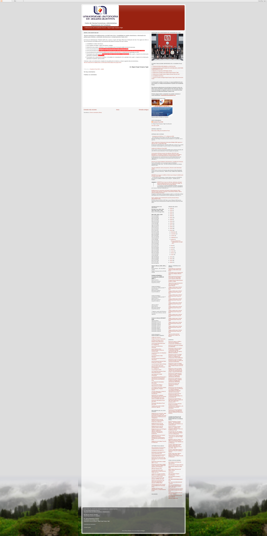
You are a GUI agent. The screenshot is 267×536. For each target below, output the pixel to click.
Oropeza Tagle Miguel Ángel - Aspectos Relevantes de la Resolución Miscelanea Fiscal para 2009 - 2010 (175, 446)
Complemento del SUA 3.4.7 (158, 450)
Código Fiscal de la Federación (158, 338)
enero (172, 254)
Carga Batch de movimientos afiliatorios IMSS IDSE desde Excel (174, 269)
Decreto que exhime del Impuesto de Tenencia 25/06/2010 (173, 384)
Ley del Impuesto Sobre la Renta (159, 364)
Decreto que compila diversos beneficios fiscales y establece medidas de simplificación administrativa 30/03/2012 (175, 380)
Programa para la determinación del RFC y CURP (175, 281)
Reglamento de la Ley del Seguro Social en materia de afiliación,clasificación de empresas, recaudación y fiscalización (159, 431)
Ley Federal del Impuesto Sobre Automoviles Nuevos (159, 372)
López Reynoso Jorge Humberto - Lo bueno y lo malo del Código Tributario (175, 436)
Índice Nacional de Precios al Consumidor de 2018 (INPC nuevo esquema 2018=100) (174, 277)
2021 (171, 217)
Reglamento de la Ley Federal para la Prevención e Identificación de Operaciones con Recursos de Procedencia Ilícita (158, 437)
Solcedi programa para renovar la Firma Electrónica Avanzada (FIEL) (158, 485)
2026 (171, 208)
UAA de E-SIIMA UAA (173, 498)
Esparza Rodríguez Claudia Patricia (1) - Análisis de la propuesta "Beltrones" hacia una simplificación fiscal (175, 428)
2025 (171, 210)
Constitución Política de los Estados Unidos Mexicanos (157, 341)
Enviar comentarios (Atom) (96, 112)
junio (172, 247)
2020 (171, 219)
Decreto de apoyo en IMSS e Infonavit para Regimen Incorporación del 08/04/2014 (174, 342)
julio (172, 245)
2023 (171, 213)
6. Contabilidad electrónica (157, 75)
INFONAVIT (171, 472)
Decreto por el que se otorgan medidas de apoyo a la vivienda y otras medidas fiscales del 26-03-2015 (175, 365)
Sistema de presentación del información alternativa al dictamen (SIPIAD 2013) (158, 481)
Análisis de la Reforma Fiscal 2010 (159, 148)
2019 (171, 221)
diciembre (173, 232)
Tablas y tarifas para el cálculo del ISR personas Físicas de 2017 (175, 307)
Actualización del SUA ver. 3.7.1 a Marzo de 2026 (163, 136)
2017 (171, 224)
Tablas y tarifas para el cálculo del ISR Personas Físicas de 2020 (175, 319)
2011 (171, 260)
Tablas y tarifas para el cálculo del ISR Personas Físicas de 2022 (175, 327)
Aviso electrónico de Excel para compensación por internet (158, 448)
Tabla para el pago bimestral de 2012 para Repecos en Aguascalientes (175, 284)
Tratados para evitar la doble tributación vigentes (158, 406)
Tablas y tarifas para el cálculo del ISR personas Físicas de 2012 (175, 292)
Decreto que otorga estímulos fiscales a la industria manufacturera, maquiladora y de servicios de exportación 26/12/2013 (175, 406)
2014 (171, 230)
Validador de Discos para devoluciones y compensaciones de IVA (159, 489)
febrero (173, 252)
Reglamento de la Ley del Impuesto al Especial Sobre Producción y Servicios (158, 420)
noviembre (173, 233)
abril (172, 249)
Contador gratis (87, 527)
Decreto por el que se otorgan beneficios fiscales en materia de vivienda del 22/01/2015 (175, 360)
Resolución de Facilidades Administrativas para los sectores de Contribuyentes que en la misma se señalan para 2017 (159, 397)
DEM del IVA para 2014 (157, 468)
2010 (171, 262)
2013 (171, 256)
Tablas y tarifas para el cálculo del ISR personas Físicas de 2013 (175, 296)
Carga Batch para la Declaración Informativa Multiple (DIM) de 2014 (175, 273)
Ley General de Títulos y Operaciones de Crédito (157, 385)
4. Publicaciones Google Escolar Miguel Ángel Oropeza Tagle (165, 72)
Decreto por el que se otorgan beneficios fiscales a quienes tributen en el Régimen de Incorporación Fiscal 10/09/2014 (175, 356)
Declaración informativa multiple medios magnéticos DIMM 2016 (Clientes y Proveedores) (159, 465)
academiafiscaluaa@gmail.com (168, 95)
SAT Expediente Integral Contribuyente (173, 474)
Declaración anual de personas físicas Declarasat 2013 (158, 453)
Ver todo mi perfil (155, 125)
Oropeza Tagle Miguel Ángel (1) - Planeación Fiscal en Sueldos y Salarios (175, 450)
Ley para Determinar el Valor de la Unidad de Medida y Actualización (159, 392)
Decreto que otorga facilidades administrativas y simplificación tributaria (167, 161)
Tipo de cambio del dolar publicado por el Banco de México (174, 335)
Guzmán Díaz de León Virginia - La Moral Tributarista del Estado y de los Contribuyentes (175, 432)
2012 (171, 258)
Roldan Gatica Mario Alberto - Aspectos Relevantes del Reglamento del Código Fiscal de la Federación (175, 455)
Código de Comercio (156, 337)
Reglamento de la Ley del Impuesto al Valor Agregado (158, 424)
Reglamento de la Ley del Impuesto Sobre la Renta (157, 427)
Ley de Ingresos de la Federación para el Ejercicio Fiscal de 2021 (158, 350)
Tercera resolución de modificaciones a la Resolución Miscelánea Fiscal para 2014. (102, 62)
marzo (172, 250)
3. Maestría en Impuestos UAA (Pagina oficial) (162, 70)
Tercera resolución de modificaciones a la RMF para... (177, 242)
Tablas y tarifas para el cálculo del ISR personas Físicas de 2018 (175, 311)
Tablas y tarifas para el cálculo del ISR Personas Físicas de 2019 (175, 315)
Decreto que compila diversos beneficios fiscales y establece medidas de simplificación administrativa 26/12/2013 (175, 375)
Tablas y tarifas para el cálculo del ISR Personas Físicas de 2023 (175, 331)
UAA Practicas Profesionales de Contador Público (175, 493)
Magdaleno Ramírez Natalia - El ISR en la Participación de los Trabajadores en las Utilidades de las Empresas (175, 441)
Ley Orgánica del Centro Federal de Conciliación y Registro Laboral (159, 388)
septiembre (173, 237)
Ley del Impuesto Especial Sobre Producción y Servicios (159, 362)
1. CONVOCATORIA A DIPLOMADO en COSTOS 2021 (164, 66)
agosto (172, 239)
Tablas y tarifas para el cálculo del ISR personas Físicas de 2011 (175, 288)
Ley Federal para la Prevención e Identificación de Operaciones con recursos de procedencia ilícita (159, 378)
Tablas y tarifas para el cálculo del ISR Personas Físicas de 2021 (175, 323)
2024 (171, 212)
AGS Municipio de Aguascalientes (175, 464)
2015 (171, 228)
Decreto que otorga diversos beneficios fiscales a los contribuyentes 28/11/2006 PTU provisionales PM (175, 395)
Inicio (117, 109)
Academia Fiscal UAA (158, 122)
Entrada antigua (143, 109)
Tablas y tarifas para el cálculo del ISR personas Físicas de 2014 (175, 300)
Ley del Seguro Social (156, 369)
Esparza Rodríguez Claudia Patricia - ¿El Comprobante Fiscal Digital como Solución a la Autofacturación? (175, 423)
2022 (171, 215)
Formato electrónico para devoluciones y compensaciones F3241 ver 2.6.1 (159, 471)
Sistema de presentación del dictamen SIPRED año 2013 (158, 478)
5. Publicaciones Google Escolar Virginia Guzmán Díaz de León (166, 74)
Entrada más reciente (90, 109)
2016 (171, 226)
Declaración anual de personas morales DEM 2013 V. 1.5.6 (158, 455)
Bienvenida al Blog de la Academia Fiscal (161, 130)
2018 (171, 223)
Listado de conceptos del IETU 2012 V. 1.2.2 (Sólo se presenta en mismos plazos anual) (158, 475)
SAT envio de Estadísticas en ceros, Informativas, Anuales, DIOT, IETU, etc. (174, 486)
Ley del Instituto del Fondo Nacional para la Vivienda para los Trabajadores (158, 366)
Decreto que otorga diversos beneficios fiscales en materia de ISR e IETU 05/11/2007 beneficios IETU (175, 400)
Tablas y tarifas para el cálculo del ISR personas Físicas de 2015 (175, 304)
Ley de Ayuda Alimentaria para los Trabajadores (158, 344)
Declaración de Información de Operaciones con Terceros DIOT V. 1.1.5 (159, 458)
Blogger (143, 530)
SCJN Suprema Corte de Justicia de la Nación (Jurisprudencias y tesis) (175, 490)
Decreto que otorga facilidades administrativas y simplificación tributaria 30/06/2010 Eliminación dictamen (175, 411)
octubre (173, 235)
